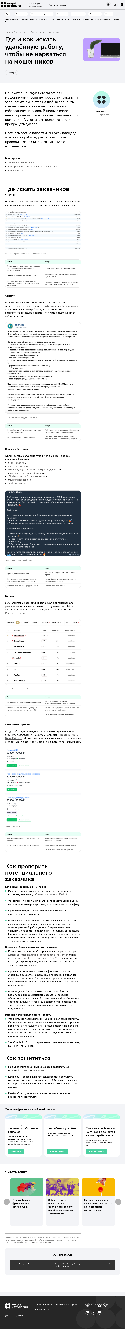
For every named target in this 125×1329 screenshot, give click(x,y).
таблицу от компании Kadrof (50, 894)
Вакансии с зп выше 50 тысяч (26, 472)
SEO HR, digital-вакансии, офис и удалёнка (34, 469)
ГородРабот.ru (13, 738)
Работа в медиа (18, 466)
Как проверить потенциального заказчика (33, 166)
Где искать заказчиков (21, 162)
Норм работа (16, 462)
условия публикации (25, 1240)
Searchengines (30, 201)
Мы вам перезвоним (21, 479)
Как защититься (17, 170)
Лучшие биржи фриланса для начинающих (21, 1203)
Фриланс (51, 305)
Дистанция (67, 305)
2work (37, 309)
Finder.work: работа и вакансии (27, 476)
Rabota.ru (65, 734)
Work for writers (17, 483)
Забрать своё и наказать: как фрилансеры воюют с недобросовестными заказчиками (60, 1207)
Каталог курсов (42, 1309)
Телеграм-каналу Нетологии (39, 1242)
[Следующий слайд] (118, 1202)
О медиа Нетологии (44, 1304)
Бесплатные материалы (67, 1304)
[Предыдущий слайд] (7, 1202)
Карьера (11, 72)
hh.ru (75, 734)
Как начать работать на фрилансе (23, 1128)
